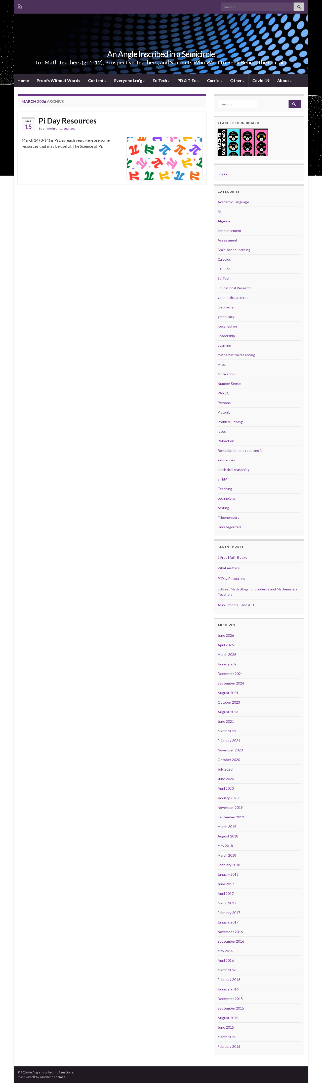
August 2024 (228, 693)
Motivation (226, 374)
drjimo (47, 128)
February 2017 (229, 912)
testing (223, 508)
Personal (224, 402)
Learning (224, 345)
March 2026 (227, 654)
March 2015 (227, 1037)
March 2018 (227, 855)
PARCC (223, 393)
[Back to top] (310, 1071)
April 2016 (226, 960)
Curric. (213, 80)
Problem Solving (230, 422)
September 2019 (231, 817)
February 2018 (229, 865)
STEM (222, 479)
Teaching (225, 489)
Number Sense (229, 383)
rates (222, 431)
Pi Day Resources (68, 120)
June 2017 (226, 884)
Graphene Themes (52, 1077)
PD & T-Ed (187, 80)
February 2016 (229, 979)
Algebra (224, 221)
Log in (222, 174)
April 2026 (226, 645)
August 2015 (228, 1018)
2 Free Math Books (232, 557)
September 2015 (231, 1008)
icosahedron (227, 326)
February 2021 (229, 740)
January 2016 (228, 989)
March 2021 (227, 731)
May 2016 (225, 951)
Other (236, 80)
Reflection (226, 441)
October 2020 (229, 759)
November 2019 (230, 807)
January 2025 (228, 664)
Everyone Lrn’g (128, 80)
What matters (229, 568)
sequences (226, 460)
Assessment (227, 240)
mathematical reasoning (236, 355)
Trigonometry (228, 517)
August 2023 (228, 712)
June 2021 (226, 721)
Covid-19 (260, 80)
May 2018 (225, 846)
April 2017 (226, 893)
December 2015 (230, 998)
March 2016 (227, 970)
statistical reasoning (234, 469)
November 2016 (230, 932)
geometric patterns (233, 297)
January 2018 (228, 874)
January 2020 (228, 798)
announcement (230, 230)
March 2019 (227, 826)
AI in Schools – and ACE (236, 605)
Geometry (226, 307)
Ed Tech (160, 80)
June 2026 (226, 635)
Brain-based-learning (234, 250)
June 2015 (226, 1027)
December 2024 (230, 673)
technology (226, 498)
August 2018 (228, 836)
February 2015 (229, 1046)
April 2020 (226, 788)
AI (219, 211)
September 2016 (231, 941)
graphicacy (226, 316)
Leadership (226, 336)
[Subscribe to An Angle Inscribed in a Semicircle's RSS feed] (20, 5)
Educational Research (235, 288)
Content (96, 80)
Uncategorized (65, 128)
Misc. (222, 364)
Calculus (224, 259)
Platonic (224, 412)
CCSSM (224, 269)
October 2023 (229, 702)
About (283, 80)
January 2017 (228, 922)
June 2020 (226, 779)
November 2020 (230, 750)
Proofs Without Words (58, 80)
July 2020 (225, 769)
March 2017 (227, 903)
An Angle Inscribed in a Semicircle (161, 54)
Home (23, 80)
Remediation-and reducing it (240, 450)
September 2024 (231, 683)
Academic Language (233, 202)
